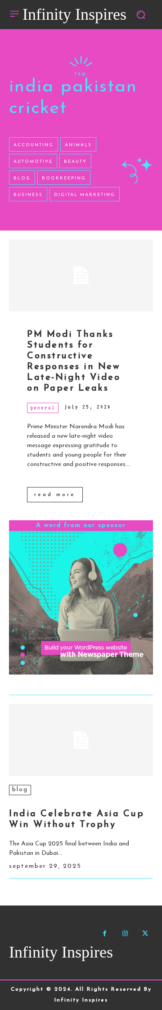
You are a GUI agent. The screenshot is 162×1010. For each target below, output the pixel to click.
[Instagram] (125, 933)
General (42, 408)
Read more (55, 494)
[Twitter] (145, 933)
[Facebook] (104, 933)
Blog (20, 789)
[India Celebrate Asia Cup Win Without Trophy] (81, 740)
